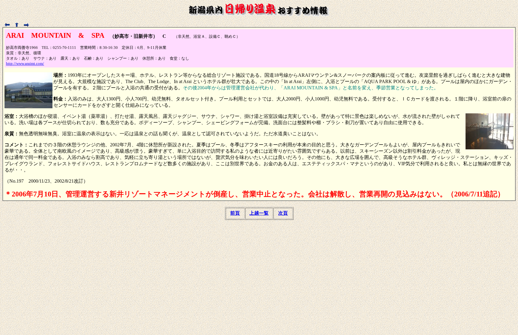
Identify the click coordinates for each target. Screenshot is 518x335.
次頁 (283, 213)
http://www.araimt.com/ (25, 63)
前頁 (235, 213)
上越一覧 (259, 213)
